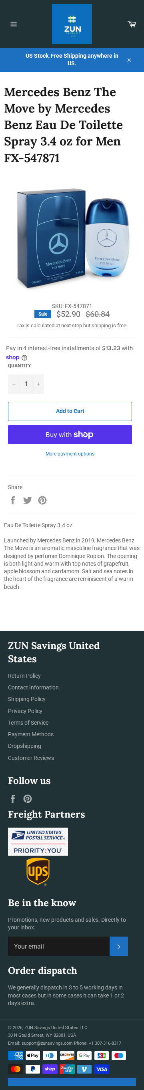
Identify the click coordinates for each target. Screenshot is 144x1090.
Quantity (19, 366)
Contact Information (33, 687)
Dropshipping (24, 746)
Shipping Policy (27, 699)
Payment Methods (31, 734)
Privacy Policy (25, 711)
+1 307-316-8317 (105, 1043)
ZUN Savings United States (51, 1027)
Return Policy (24, 676)
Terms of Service (28, 722)
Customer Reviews (31, 758)
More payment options (70, 454)
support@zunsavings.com (47, 1043)
